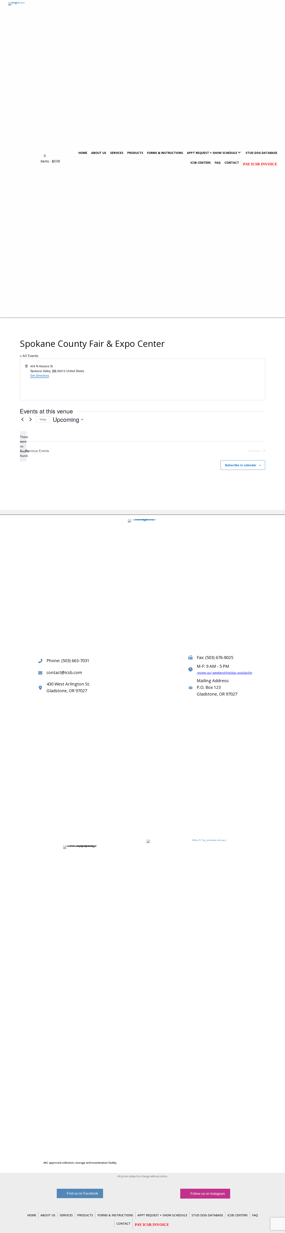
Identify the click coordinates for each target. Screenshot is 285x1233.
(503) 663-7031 (75, 660)
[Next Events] (30, 419)
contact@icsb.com (64, 672)
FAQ (255, 1215)
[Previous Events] (22, 419)
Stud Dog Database (207, 1215)
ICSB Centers (237, 1215)
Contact (123, 1223)
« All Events (29, 355)
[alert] (23, 446)
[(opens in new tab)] (207, 995)
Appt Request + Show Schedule (162, 1215)
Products (85, 1215)
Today (42, 419)
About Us (47, 1215)
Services (66, 1215)
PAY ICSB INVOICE (260, 164)
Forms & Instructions (115, 1215)
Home (31, 1215)
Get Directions (39, 375)
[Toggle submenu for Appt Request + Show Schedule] (239, 153)
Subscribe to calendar (240, 465)
